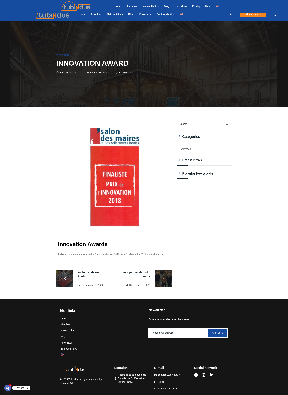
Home (82, 14)
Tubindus (73, 379)
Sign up (216, 332)
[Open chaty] (7, 388)
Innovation (62, 54)
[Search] (227, 124)
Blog (131, 14)
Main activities (115, 14)
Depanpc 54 (66, 383)
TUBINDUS (69, 72)
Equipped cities (165, 14)
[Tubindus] (53, 14)
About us (96, 14)
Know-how (145, 14)
